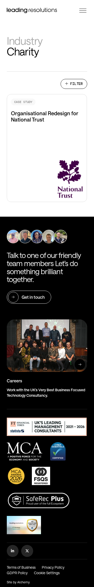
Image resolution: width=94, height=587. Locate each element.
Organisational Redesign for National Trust (45, 97)
